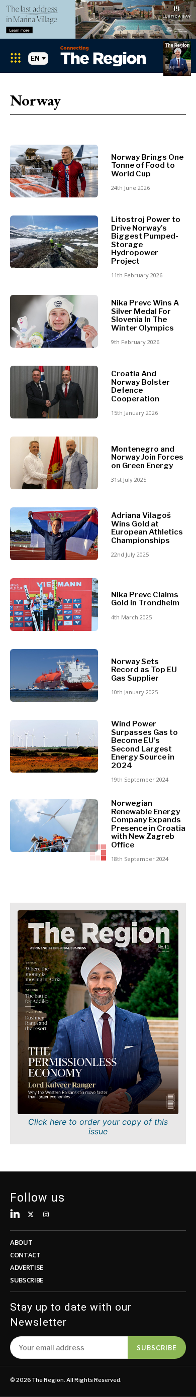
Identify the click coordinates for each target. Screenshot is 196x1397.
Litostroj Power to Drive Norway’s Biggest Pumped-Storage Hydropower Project (145, 240)
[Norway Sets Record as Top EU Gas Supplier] (54, 675)
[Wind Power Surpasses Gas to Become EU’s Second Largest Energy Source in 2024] (54, 746)
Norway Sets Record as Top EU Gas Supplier (144, 670)
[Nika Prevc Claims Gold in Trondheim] (54, 604)
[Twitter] (31, 1215)
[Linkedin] (15, 1215)
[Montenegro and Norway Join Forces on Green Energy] (54, 463)
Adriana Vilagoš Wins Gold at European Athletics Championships (147, 528)
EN (35, 58)
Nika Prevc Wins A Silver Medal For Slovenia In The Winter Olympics (145, 315)
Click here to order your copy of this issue (98, 1126)
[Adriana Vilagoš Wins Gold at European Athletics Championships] (54, 533)
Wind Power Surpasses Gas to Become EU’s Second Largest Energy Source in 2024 (144, 744)
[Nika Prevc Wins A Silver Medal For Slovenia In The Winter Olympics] (54, 321)
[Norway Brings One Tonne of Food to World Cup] (54, 171)
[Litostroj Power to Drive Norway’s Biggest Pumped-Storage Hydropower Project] (54, 242)
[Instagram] (46, 1215)
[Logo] (102, 56)
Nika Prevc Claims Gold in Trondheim (145, 599)
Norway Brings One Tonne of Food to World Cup (147, 165)
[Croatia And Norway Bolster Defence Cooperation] (54, 392)
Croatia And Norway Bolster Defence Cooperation (140, 386)
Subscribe (157, 1347)
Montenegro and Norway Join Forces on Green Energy (147, 457)
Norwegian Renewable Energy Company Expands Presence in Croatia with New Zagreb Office (148, 824)
